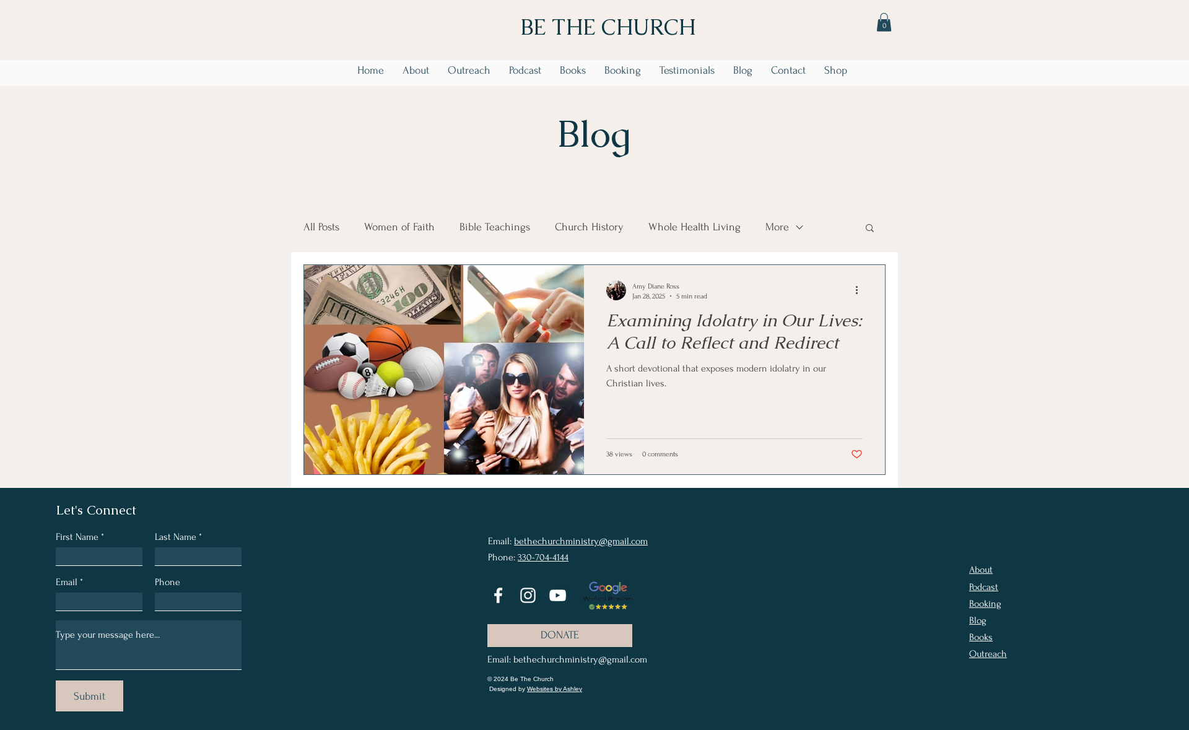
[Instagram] (528, 595)
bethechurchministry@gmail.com (581, 541)
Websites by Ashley (554, 688)
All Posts (321, 227)
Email (66, 582)
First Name (77, 537)
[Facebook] (498, 595)
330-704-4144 (543, 557)
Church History (589, 227)
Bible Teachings (494, 227)
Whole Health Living (694, 227)
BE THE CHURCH (608, 27)
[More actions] (860, 290)
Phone (167, 582)
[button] (884, 22)
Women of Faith (399, 227)
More (777, 227)
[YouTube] (557, 595)
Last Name (175, 537)
